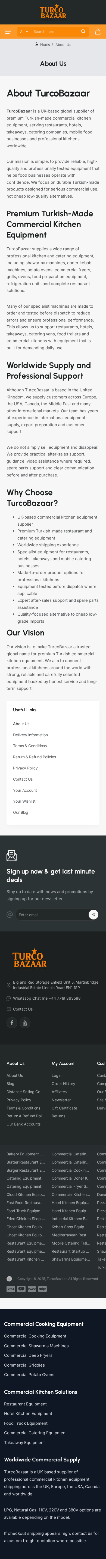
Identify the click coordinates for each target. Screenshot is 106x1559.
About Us (15, 1063)
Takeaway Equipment (24, 1442)
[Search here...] (83, 31)
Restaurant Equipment (25, 1404)
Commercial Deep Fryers (28, 1355)
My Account (63, 1063)
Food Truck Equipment (26, 1423)
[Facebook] (12, 1022)
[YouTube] (25, 1022)
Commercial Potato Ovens (29, 1374)
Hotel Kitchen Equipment (28, 1413)
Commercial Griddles (24, 1365)
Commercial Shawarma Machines (36, 1345)
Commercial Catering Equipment (35, 1432)
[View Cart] (98, 31)
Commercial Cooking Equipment (35, 1336)
